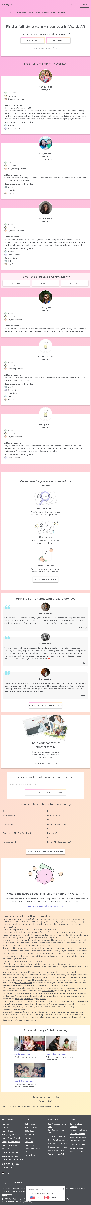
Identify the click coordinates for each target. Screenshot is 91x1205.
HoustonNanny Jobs (57, 1147)
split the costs (18, 951)
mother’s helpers (32, 940)
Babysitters (22, 1106)
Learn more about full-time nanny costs (45, 906)
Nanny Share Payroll (11, 1138)
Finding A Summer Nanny (25, 1057)
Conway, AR (8, 824)
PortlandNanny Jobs (57, 1143)
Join (84, 5)
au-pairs (44, 940)
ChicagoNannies (77, 1134)
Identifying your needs (56, 1054)
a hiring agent (42, 922)
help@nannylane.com (22, 1191)
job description (21, 924)
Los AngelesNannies (79, 1130)
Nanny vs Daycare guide (63, 1017)
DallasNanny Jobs (56, 1151)
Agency (5, 1149)
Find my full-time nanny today (45, 705)
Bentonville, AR (9, 815)
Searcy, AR (52, 842)
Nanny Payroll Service (11, 1135)
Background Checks (11, 1142)
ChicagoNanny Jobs (57, 1136)
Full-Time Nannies (18, 12)
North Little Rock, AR (56, 824)
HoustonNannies (77, 1144)
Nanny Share (7, 1131)
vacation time (47, 991)
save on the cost (27, 948)
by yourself (41, 999)
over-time (54, 993)
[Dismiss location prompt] (62, 1189)
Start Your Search (45, 580)
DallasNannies (76, 1148)
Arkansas (46, 12)
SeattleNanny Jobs (57, 1154)
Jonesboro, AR (9, 842)
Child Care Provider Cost (33, 1150)
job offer (68, 967)
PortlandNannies (77, 1141)
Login (73, 5)
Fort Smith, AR (24, 833)
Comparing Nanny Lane (12, 1159)
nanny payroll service (24, 999)
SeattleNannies (77, 1151)
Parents (5, 1128)
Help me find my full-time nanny (45, 792)
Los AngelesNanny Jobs (56, 1131)
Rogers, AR (52, 833)
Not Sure (75, 283)
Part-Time (58, 40)
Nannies (43, 1106)
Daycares (29, 1142)
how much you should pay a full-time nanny (30, 945)
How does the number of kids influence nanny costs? (27, 1085)
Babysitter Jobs (9, 1106)
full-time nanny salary (39, 993)
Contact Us (7, 1167)
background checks (26, 922)
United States (34, 12)
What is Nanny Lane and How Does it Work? (59, 1058)
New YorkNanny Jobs (58, 1140)
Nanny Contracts (9, 1145)
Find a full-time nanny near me (45, 852)
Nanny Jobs (53, 1106)
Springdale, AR (64, 842)
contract (50, 1001)
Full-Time (32, 40)
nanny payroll (59, 922)
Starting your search (23, 1054)
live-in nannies (58, 940)
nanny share (70, 948)
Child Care (33, 1106)
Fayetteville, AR (10, 833)
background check (23, 983)
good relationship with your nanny (33, 1004)
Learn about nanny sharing (45, 763)
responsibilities (9, 940)
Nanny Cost (30, 1155)
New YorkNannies (78, 1137)
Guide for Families (10, 1152)
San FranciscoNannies (76, 1125)
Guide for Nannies (10, 1156)
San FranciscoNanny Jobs (57, 1125)
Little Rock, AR (53, 815)
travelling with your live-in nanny (64, 980)
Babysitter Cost (32, 1145)
